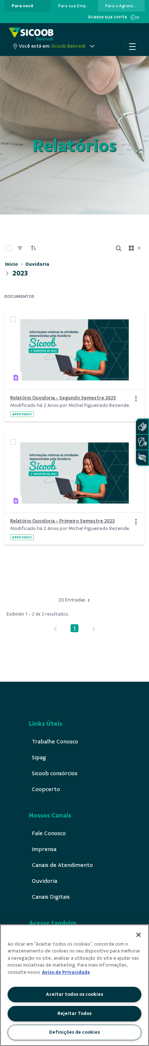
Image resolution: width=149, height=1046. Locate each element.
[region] (74, 985)
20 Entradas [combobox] (71, 600)
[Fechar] (138, 935)
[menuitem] (22, 6)
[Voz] (142, 442)
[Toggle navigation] (132, 46)
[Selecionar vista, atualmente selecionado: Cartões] (135, 248)
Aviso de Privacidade (66, 972)
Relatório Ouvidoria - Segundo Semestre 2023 (63, 397)
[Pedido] (34, 248)
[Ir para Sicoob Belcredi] (31, 34)
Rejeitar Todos (74, 1013)
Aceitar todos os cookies (74, 994)
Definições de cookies (74, 1032)
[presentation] (27, 6)
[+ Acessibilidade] (142, 457)
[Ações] (136, 398)
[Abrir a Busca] (118, 248)
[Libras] (142, 426)
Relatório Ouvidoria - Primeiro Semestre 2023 (62, 521)
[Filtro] (20, 248)
